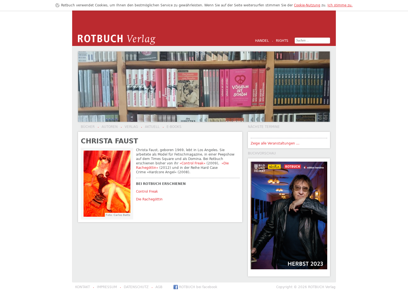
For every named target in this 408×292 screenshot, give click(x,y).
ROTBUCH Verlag (116, 39)
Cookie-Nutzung (307, 5)
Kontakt (82, 287)
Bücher (88, 127)
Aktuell (150, 127)
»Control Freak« (192, 163)
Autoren (108, 127)
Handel (262, 41)
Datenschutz (134, 287)
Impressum (105, 287)
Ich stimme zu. (340, 5)
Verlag (129, 127)
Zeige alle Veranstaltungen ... (275, 143)
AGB (157, 287)
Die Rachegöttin (149, 199)
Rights (280, 41)
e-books (172, 127)
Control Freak (147, 191)
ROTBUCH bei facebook (198, 287)
